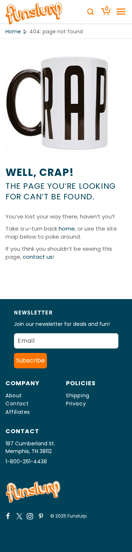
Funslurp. (77, 516)
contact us (38, 257)
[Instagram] (30, 516)
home (67, 228)
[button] (118, 12)
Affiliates (18, 412)
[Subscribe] (30, 360)
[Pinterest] (41, 516)
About (14, 395)
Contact (17, 403)
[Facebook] (8, 516)
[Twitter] (19, 516)
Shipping (77, 395)
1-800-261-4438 (26, 461)
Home (13, 31)
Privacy (76, 403)
